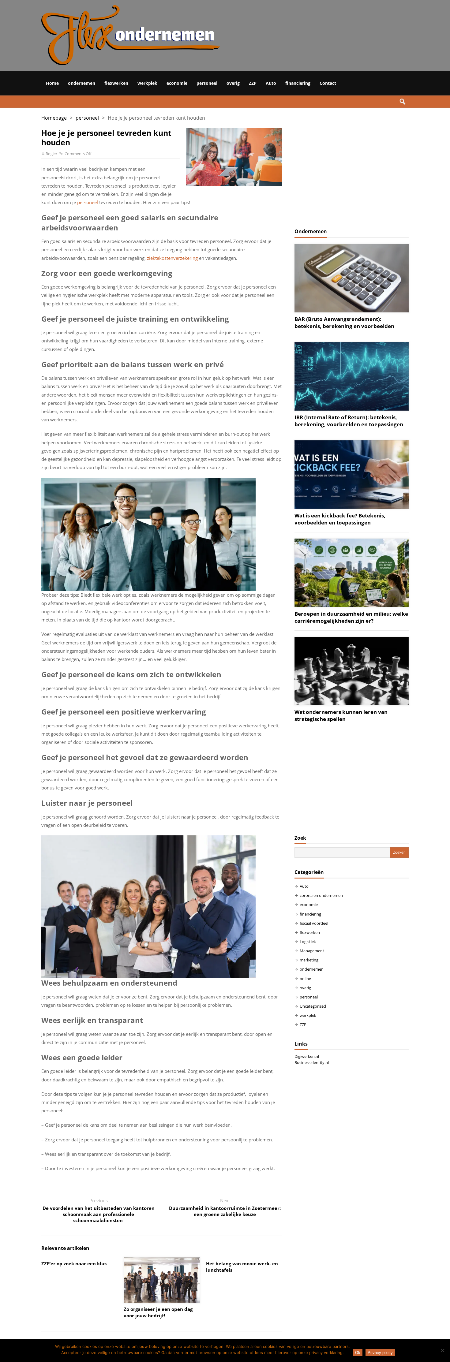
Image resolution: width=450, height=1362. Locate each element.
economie (177, 83)
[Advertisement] (351, 171)
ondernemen (81, 83)
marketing (309, 960)
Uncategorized (313, 1006)
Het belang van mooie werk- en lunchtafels (242, 1266)
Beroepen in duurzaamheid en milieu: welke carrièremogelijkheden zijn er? (351, 617)
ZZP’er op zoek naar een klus (74, 1263)
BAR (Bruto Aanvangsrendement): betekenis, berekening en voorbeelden (344, 322)
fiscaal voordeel (314, 923)
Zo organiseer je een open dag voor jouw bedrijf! (158, 1312)
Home (52, 83)
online (305, 978)
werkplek (147, 83)
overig (233, 83)
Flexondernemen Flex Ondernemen (206, 35)
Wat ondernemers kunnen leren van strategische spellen (341, 715)
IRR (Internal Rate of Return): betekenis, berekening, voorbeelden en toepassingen (348, 421)
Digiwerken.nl (306, 1056)
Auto (271, 83)
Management (312, 950)
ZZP (253, 83)
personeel (207, 83)
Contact (328, 83)
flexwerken (116, 83)
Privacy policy (380, 1352)
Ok (357, 1352)
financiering (297, 83)
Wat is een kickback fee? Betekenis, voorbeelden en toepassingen (339, 519)
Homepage (54, 117)
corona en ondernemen (321, 895)
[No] (442, 1350)
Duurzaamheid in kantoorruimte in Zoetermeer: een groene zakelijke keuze (225, 1211)
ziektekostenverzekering (172, 258)
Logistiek (308, 941)
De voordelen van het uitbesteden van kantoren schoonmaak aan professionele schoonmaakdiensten (99, 1214)
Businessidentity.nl (311, 1062)
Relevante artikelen (65, 1248)
